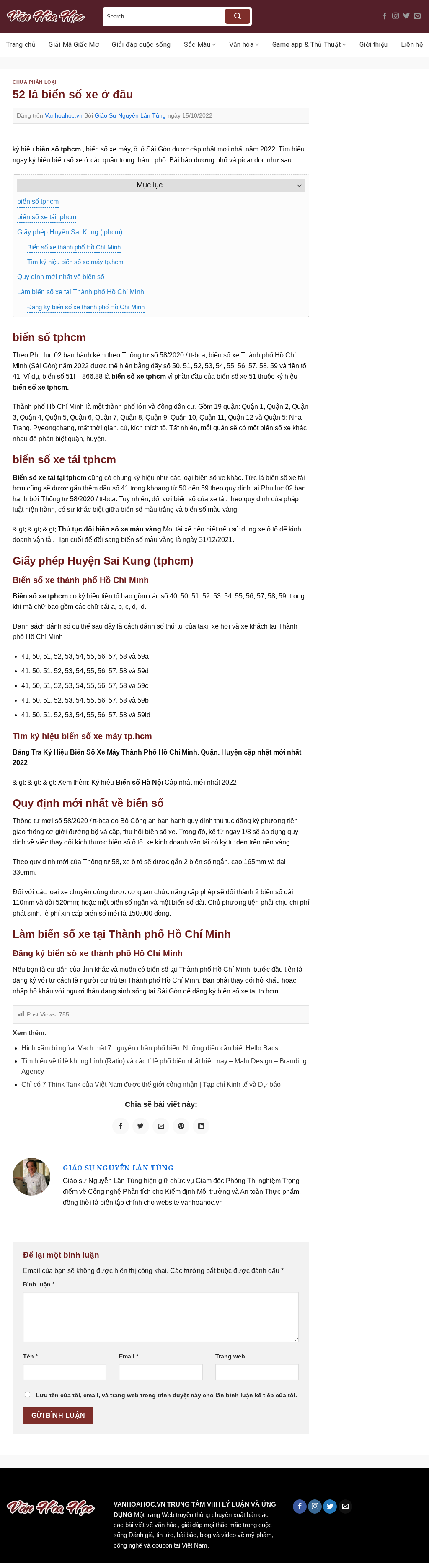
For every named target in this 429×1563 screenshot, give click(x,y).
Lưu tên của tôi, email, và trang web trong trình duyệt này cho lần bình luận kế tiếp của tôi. (166, 1395)
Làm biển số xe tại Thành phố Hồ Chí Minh (80, 291)
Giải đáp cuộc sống (141, 45)
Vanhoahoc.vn (64, 115)
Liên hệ (412, 45)
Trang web (230, 1356)
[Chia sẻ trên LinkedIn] (201, 1126)
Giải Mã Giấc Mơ (74, 45)
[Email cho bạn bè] (160, 1126)
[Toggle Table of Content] (295, 185)
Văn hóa (241, 45)
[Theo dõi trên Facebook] (384, 16)
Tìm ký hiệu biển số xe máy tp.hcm (75, 261)
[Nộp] (237, 16)
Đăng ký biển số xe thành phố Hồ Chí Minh (86, 307)
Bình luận (38, 1284)
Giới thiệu (373, 45)
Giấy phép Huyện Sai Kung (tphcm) (69, 232)
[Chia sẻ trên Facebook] (120, 1126)
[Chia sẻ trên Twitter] (140, 1126)
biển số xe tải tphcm (46, 217)
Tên (30, 1356)
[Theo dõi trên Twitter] (406, 16)
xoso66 (38, 1485)
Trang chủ (21, 45)
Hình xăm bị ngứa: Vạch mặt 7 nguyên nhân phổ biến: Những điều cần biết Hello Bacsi (150, 1048)
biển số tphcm (38, 201)
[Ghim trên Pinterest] (181, 1126)
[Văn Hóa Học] (48, 16)
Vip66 (10, 1485)
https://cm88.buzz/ (106, 1485)
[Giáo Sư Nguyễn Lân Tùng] (31, 1176)
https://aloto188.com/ (232, 1485)
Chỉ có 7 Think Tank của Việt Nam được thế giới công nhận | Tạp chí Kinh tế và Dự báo (151, 1084)
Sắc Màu (197, 45)
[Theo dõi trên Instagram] (395, 16)
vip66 (65, 1485)
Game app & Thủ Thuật (306, 45)
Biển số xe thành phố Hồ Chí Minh (74, 247)
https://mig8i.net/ (167, 1485)
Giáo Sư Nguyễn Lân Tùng (130, 115)
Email (128, 1356)
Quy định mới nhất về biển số (60, 276)
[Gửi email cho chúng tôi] (417, 16)
